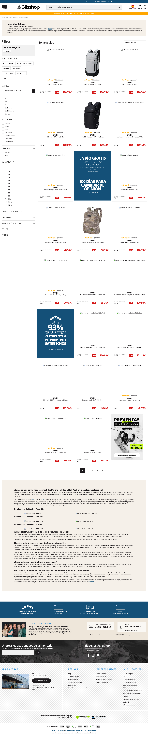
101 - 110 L (8, 202)
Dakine (50, 29)
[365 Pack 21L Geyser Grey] (56, 273)
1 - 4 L (7, 166)
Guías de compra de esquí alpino (132, 691)
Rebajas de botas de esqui (131, 699)
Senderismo (8, 139)
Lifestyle (7, 123)
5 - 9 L (7, 169)
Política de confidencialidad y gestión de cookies (80, 730)
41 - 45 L (7, 190)
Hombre (7, 152)
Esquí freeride (9, 142)
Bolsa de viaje (8, 63)
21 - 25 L (7, 178)
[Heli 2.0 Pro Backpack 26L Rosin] (55, 379)
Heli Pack (43, 499)
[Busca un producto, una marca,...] (119, 7)
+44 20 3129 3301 (134, 626)
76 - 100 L (8, 199)
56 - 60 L (7, 196)
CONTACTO (103, 627)
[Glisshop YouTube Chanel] (98, 655)
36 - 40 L (7, 187)
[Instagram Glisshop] (93, 655)
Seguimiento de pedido (75, 682)
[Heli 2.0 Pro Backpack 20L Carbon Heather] (129, 273)
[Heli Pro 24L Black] (129, 63)
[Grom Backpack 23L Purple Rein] (92, 273)
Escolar (7, 126)
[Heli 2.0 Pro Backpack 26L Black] (129, 326)
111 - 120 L (8, 205)
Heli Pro (34, 499)
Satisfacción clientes (129, 679)
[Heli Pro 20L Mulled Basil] (129, 221)
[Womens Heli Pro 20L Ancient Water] (129, 116)
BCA (6, 102)
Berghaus (8, 105)
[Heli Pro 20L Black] (55, 63)
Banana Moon (9, 99)
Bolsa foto (21, 73)
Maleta (5, 78)
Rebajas (125, 696)
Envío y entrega (73, 679)
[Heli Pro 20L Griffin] (92, 63)
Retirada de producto (129, 705)
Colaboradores (127, 688)
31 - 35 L (7, 184)
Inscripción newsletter (129, 682)
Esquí (6, 130)
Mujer (6, 155)
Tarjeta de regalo (73, 676)
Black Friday (126, 702)
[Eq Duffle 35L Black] (92, 379)
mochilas (91, 581)
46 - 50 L (7, 193)
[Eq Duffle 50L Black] (56, 221)
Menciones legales (101, 676)
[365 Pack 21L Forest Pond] (129, 379)
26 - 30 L (7, 181)
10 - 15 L (7, 172)
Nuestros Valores (100, 674)
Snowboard (8, 133)
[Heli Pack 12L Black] (129, 168)
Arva (6, 96)
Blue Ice (7, 114)
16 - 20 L (7, 175)
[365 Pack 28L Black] (93, 431)
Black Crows (8, 108)
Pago (69, 674)
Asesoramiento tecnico (130, 685)
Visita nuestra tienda (101, 682)
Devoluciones (72, 685)
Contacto (125, 676)
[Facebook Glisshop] (88, 655)
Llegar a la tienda (41, 681)
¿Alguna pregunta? (128, 674)
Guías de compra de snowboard (132, 693)
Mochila (6, 68)
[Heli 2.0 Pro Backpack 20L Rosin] (92, 326)
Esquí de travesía (10, 136)
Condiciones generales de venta (77, 688)
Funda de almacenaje (24, 63)
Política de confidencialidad (103, 679)
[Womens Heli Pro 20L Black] (92, 116)
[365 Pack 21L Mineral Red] (56, 431)
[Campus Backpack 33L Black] (55, 168)
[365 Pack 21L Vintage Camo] (92, 221)
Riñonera (16, 68)
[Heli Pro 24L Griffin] (55, 116)
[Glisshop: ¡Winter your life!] (28, 7)
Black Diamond (9, 111)
